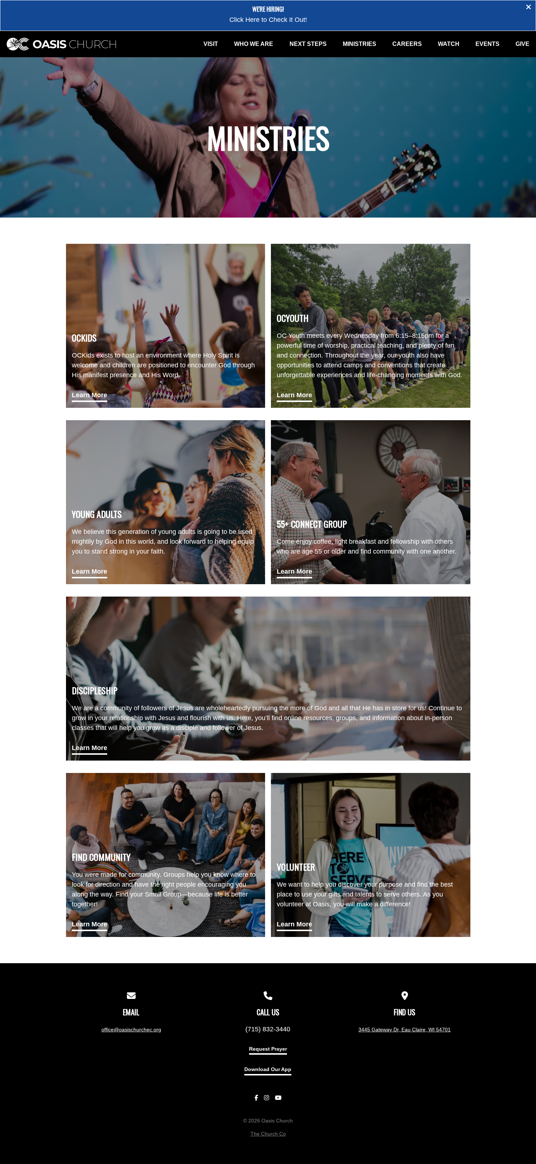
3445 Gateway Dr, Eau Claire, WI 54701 (404, 1029)
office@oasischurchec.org (131, 1029)
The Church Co (268, 1134)
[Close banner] (528, 8)
